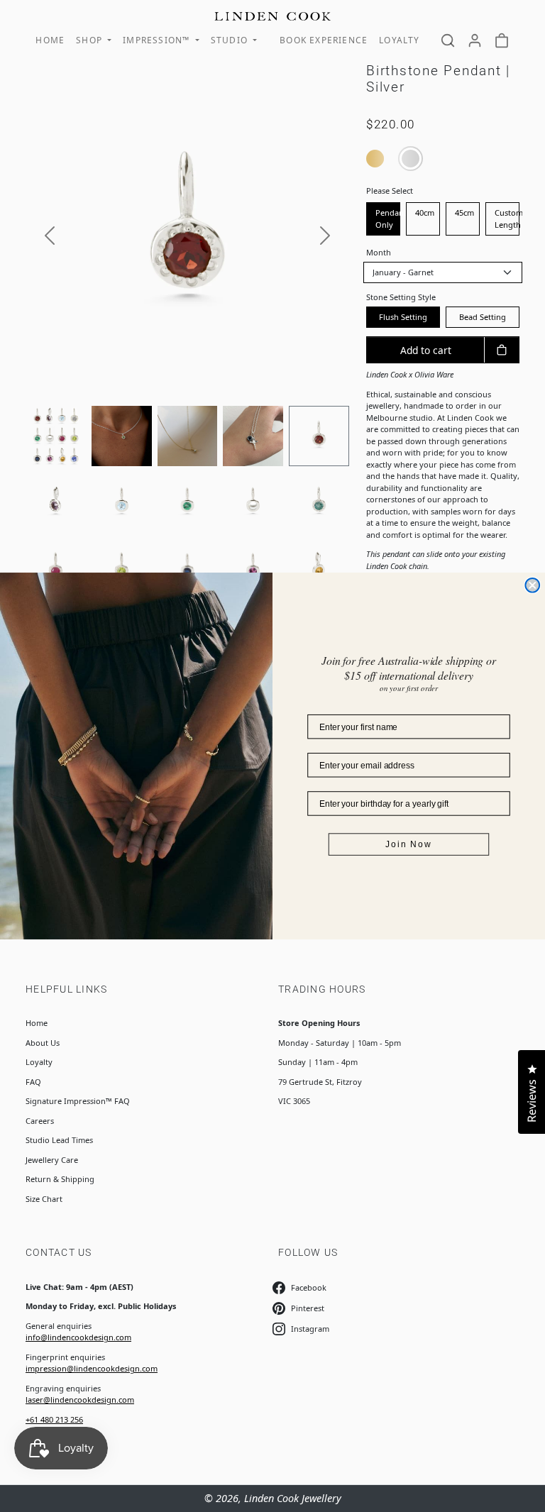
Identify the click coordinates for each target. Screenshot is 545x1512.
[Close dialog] (532, 585)
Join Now (408, 844)
